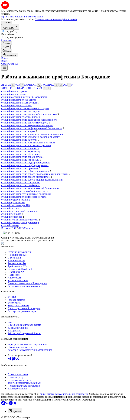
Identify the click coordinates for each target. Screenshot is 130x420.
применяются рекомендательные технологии (64, 394)
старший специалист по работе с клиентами (25, 171)
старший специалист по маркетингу (20, 151)
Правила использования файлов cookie (56, 19)
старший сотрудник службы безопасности (24, 97)
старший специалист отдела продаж (20, 117)
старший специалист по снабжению (20, 185)
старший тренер (10, 225)
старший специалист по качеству (19, 139)
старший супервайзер (13, 202)
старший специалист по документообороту (24, 122)
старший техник (10, 208)
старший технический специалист (19, 211)
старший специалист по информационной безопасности (31, 128)
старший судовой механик (15, 199)
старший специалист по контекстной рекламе (26, 145)
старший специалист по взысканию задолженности (29, 119)
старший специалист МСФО (16, 105)
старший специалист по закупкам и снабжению (27, 125)
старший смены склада (13, 94)
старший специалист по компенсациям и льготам (28, 142)
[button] (4, 58)
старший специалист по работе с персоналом (25, 176)
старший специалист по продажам (20, 168)
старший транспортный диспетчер (20, 222)
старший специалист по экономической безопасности (30, 188)
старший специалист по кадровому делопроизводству (30, 137)
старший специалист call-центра (18, 99)
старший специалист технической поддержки (26, 194)
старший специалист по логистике (20, 148)
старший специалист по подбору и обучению (25, 162)
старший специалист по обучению (20, 154)
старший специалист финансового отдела (23, 196)
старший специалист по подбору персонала (25, 165)
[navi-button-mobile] (4, 68)
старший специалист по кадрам (18, 131)
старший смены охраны (14, 91)
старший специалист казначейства (20, 102)
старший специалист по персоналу (20, 159)
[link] (6, 51)
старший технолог (11, 214)
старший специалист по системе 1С (20, 182)
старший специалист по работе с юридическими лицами (32, 179)
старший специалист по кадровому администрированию (32, 134)
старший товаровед (11, 216)
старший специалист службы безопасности (24, 191)
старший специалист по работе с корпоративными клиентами (34, 174)
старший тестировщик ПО (15, 205)
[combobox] (15, 410)
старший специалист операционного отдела (25, 108)
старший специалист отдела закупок (21, 111)
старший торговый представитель (19, 219)
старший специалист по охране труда (21, 156)
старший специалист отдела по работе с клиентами (29, 114)
